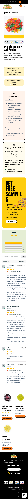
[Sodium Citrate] (20, 398)
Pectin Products (13, 460)
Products (10, 487)
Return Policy (21, 492)
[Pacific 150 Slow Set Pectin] (7, 271)
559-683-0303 (15, 473)
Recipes (21, 460)
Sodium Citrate (19, 406)
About (5, 460)
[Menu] (24, 6)
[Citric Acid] (7, 428)
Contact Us (21, 491)
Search (24, 256)
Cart (23, 487)
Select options (7, 418)
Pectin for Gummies (19, 410)
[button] (24, 495)
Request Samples (8, 462)
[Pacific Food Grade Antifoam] (7, 398)
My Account (17, 487)
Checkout (13, 489)
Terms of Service (13, 491)
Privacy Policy (21, 489)
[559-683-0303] (9, 473)
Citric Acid (4, 437)
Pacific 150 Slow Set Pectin (15, 271)
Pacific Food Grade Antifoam (7, 407)
